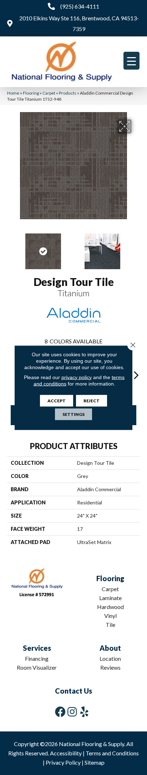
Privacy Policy (63, 762)
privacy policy (76, 377)
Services (37, 648)
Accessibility (66, 753)
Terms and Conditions (112, 753)
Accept (56, 400)
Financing (37, 658)
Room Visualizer (37, 667)
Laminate (110, 597)
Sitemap (95, 762)
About (110, 648)
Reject (91, 400)
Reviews (110, 667)
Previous (10, 247)
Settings (73, 414)
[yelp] (84, 711)
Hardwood (110, 606)
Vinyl (110, 615)
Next (136, 247)
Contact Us (73, 690)
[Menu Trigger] (131, 61)
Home (13, 93)
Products (67, 93)
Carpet (48, 93)
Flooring (31, 93)
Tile (110, 624)
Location (110, 658)
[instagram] (72, 711)
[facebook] (60, 711)
